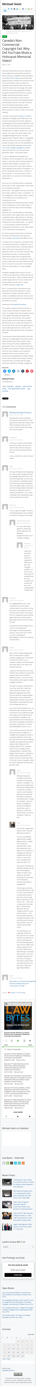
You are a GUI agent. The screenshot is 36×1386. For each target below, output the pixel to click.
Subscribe (18, 1275)
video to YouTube (24, 116)
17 (27, 1349)
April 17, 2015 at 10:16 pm (17, 507)
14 (13, 1349)
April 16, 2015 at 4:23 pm (16, 468)
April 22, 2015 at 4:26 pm (23, 825)
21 (13, 1352)
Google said (19, 285)
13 (9, 1349)
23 (22, 1352)
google (18, 386)
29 (18, 1356)
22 (18, 1352)
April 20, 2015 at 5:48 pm (16, 978)
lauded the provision (20, 304)
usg (28, 389)
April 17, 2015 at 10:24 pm (17, 600)
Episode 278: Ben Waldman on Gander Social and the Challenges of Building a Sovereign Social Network (17, 1056)
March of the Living (12, 78)
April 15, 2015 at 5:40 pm (16, 440)
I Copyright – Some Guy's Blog (16, 993)
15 (18, 1349)
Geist (11, 4)
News (4, 36)
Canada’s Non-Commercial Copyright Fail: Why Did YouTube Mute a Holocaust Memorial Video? (16, 50)
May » (9, 1359)
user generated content (16, 389)
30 (22, 1356)
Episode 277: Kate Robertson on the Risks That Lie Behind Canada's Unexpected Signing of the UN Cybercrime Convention (16, 1067)
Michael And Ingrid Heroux (20, 412)
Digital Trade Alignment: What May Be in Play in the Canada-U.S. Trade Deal (22, 1226)
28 (13, 1356)
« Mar (4, 1359)
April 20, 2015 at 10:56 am (17, 650)
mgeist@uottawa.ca (8, 1370)
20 (9, 1352)
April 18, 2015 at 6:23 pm (23, 523)
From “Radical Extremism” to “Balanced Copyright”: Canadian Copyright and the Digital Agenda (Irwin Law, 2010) (18, 1310)
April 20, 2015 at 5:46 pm (23, 773)
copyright (10, 386)
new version (16, 238)
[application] (18, 1023)
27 (9, 1356)
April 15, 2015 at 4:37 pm (16, 415)
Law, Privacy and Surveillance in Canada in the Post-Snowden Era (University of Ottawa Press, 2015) (16, 1295)
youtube (5, 391)
